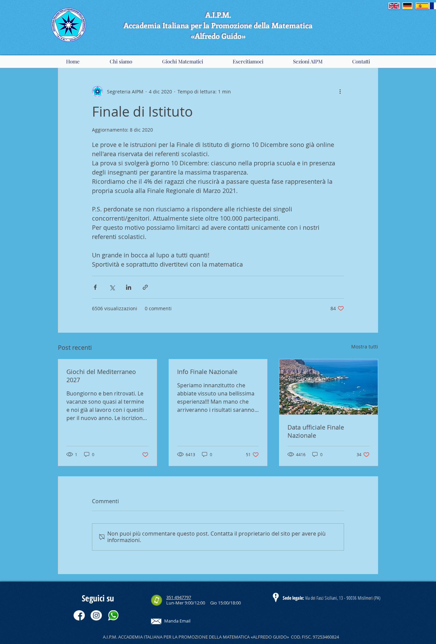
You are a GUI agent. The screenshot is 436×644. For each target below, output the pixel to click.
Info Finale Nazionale (207, 372)
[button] (120, 61)
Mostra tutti (364, 346)
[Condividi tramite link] (145, 287)
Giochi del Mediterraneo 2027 (101, 376)
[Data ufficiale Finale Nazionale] (328, 387)
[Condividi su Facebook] (95, 287)
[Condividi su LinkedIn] (128, 287)
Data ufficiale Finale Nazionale (315, 431)
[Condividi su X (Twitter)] (112, 287)
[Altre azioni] (340, 91)
